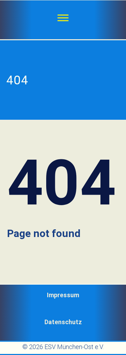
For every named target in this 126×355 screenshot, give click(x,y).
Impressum (63, 295)
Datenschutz (63, 322)
